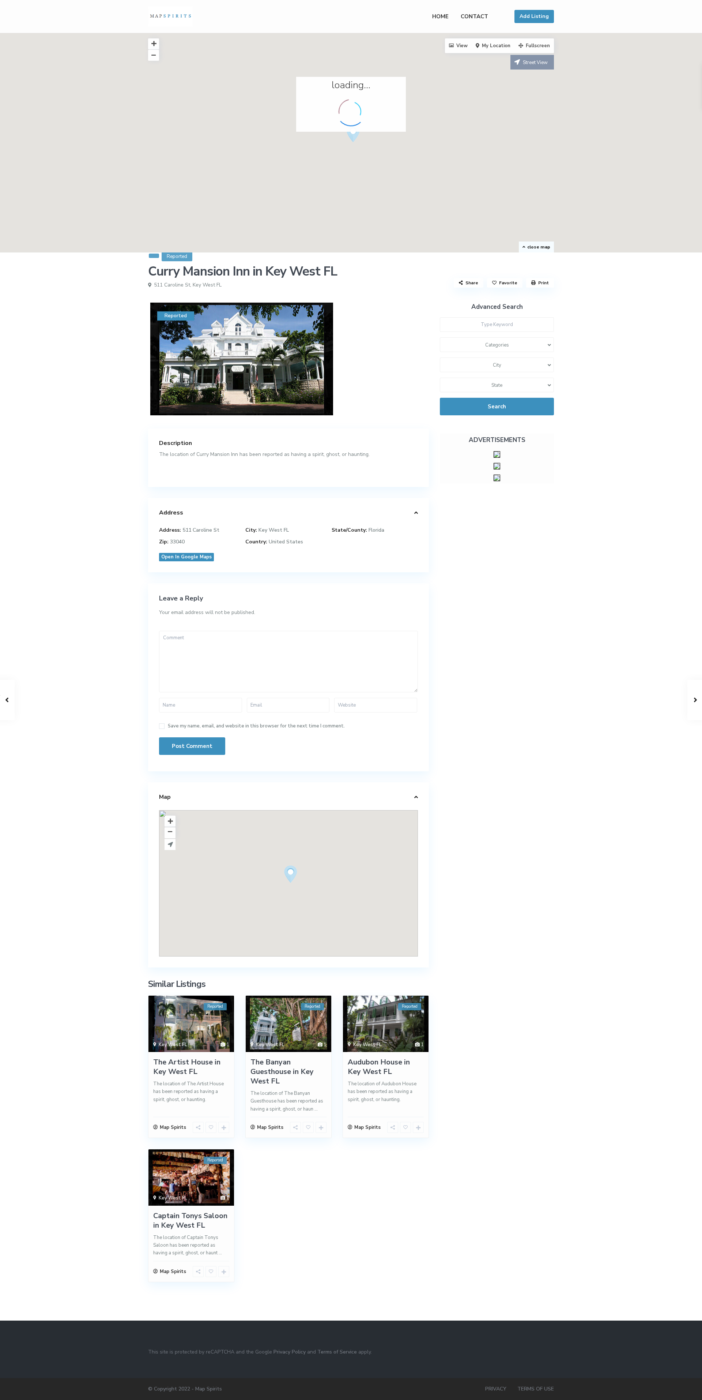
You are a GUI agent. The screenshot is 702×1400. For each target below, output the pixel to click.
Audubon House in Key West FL (379, 1067)
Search (497, 406)
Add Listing (534, 16)
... (316, 1109)
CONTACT (474, 16)
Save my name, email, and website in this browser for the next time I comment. (256, 726)
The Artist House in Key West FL (186, 1067)
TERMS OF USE (535, 1388)
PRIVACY (495, 1388)
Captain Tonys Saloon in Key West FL (190, 1220)
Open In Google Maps (186, 557)
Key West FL (207, 284)
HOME (440, 16)
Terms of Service (337, 1351)
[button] (356, 135)
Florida (376, 530)
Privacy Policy (289, 1351)
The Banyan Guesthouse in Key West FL (282, 1071)
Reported (177, 256)
